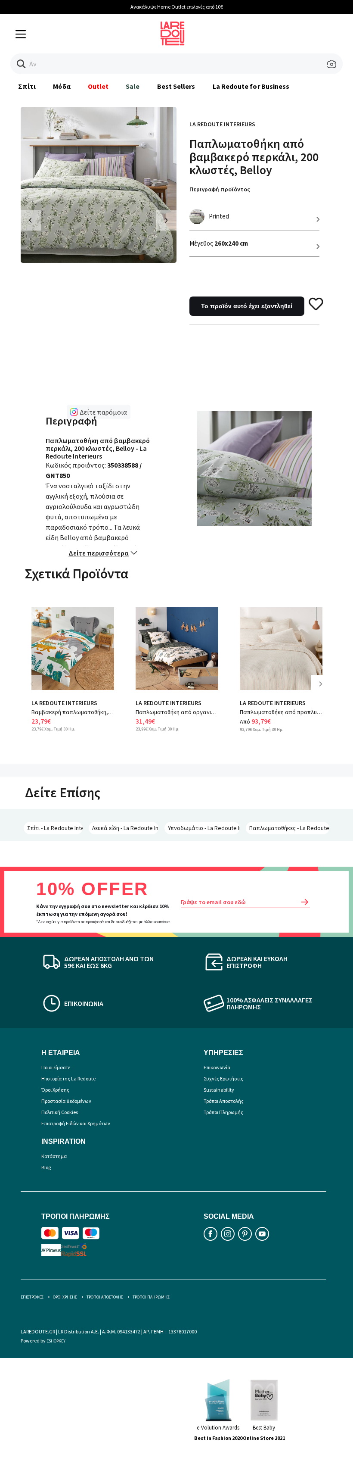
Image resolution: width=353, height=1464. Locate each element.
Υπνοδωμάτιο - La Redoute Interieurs (204, 828)
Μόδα (61, 86)
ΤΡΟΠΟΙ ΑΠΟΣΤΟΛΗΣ (105, 1297)
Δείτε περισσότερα (98, 553)
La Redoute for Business (251, 86)
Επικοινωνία (217, 1067)
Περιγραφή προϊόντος (219, 189)
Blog (46, 1167)
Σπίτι (27, 86)
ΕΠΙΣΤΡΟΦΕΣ (32, 1297)
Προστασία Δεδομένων (66, 1101)
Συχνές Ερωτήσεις (223, 1078)
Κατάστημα (54, 1156)
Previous (38, 690)
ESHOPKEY (55, 1341)
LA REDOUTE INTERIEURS (64, 703)
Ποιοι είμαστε (55, 1067)
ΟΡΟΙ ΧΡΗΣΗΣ (65, 1297)
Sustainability (219, 1089)
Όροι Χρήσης (55, 1089)
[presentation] (31, 220)
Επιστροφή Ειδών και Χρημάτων (75, 1123)
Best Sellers (176, 86)
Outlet (98, 86)
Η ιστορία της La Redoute (68, 1078)
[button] (21, 64)
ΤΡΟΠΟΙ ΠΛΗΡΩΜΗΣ (151, 1297)
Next (323, 690)
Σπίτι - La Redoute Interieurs (55, 828)
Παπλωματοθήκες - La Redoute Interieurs (289, 828)
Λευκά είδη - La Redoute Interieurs (125, 828)
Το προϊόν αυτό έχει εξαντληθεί (246, 306)
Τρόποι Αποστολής (224, 1101)
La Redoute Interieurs (222, 124)
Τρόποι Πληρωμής (223, 1112)
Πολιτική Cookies (59, 1112)
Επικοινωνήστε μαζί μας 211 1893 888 (304, 6)
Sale (132, 86)
